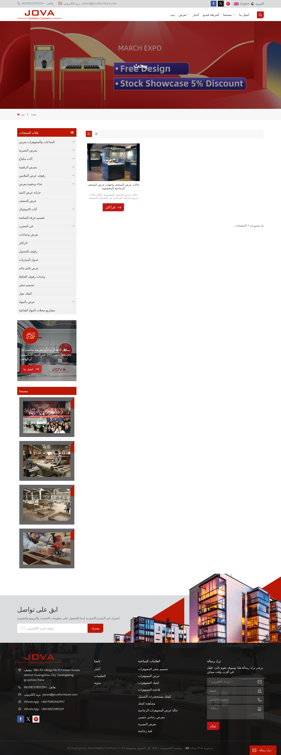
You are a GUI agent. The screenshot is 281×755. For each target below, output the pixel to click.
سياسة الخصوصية (171, 748)
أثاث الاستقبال (28, 209)
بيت (172, 14)
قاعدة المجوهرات (149, 689)
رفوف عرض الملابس (32, 175)
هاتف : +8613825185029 (37, 3)
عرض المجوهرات (149, 676)
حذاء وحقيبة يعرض (30, 184)
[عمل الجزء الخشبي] (46, 548)
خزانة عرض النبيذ (30, 192)
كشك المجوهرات (148, 682)
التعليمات (100, 676)
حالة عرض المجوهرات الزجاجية (158, 710)
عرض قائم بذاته (29, 268)
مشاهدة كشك (146, 703)
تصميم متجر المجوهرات (153, 669)
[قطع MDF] (46, 461)
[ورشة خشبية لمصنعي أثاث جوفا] (46, 505)
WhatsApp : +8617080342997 (44, 701)
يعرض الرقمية (28, 167)
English (245, 3)
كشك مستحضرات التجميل (154, 696)
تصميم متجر (26, 285)
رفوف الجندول (28, 251)
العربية (259, 3)
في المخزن (26, 226)
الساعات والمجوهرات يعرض (36, 142)
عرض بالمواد (27, 301)
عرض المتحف (28, 201)
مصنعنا (228, 14)
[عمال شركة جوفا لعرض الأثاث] (46, 417)
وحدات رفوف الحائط (32, 276)
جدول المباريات (28, 259)
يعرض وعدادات (28, 234)
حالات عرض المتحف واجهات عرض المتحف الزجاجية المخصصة (113, 186)
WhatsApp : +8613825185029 (44, 709)
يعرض (182, 14)
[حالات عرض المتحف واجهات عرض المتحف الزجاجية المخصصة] (113, 162)
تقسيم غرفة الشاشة (32, 217)
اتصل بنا (244, 14)
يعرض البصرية (28, 150)
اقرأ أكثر (110, 207)
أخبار (196, 14)
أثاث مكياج (25, 158)
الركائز (23, 243)
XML (154, 748)
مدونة (97, 682)
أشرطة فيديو (211, 14)
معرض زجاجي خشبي (151, 717)
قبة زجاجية (145, 731)
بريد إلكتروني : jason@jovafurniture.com (90, 3)
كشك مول (25, 293)
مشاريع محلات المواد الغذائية (37, 310)
